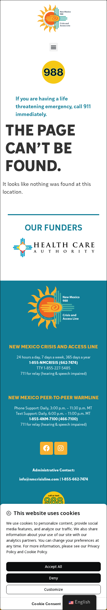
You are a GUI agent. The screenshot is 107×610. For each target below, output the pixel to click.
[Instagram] (60, 448)
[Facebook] (46, 448)
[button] (53, 47)
